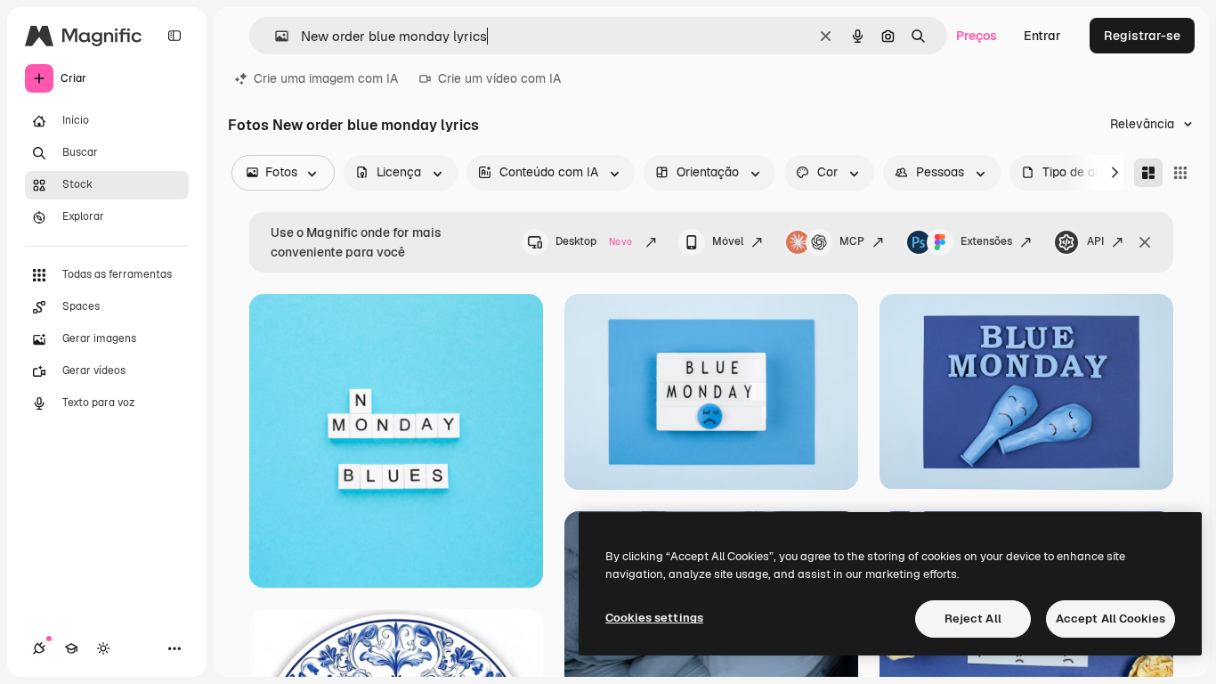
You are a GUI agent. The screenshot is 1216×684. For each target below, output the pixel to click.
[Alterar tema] (103, 648)
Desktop (593, 241)
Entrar (1042, 36)
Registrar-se (1142, 36)
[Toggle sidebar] (174, 35)
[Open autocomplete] (274, 36)
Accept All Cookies (1110, 618)
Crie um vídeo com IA (499, 78)
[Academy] (71, 648)
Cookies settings (654, 617)
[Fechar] (1145, 242)
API (1095, 241)
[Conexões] (39, 648)
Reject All (972, 618)
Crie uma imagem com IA (326, 78)
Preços (976, 36)
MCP (851, 241)
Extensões (986, 241)
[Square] (1180, 173)
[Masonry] (1148, 173)
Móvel (727, 241)
